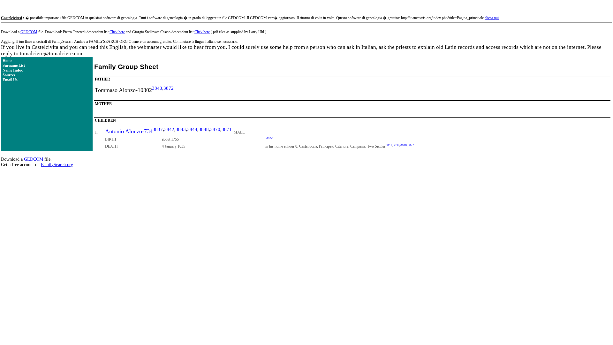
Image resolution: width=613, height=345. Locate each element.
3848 (204, 129)
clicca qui (492, 18)
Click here (117, 32)
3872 (168, 88)
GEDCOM (28, 32)
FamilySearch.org (57, 164)
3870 (215, 129)
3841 (389, 145)
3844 (192, 129)
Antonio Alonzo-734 (129, 131)
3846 (396, 145)
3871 (227, 129)
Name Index (13, 70)
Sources (9, 75)
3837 (158, 129)
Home (7, 60)
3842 (169, 129)
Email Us (10, 80)
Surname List (14, 65)
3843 (157, 88)
